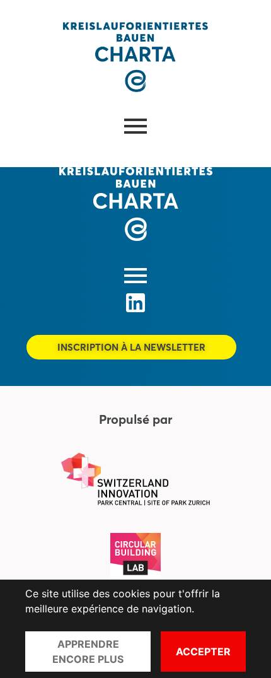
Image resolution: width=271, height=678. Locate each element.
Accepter (203, 651)
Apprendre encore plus (88, 651)
